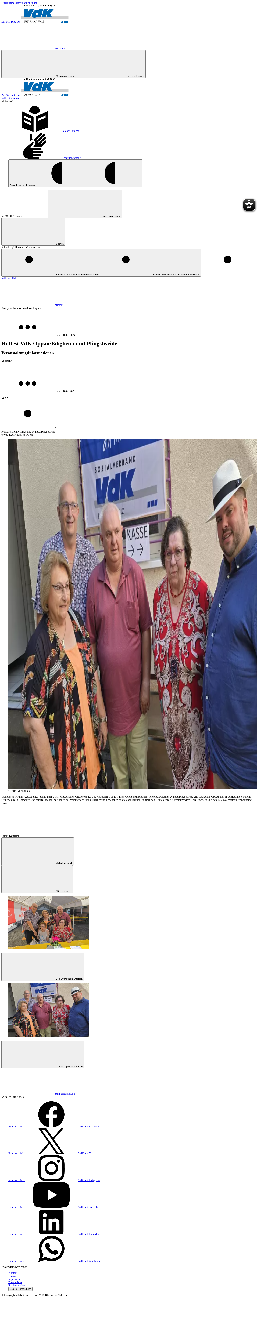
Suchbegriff (8, 215)
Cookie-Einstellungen (20, 1289)
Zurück (59, 304)
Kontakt (12, 1272)
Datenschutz (15, 1282)
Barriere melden (17, 1285)
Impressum (14, 1279)
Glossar (12, 1276)
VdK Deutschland (11, 98)
